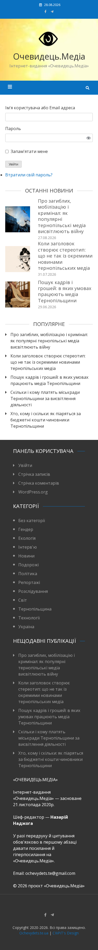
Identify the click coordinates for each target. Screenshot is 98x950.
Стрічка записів (34, 474)
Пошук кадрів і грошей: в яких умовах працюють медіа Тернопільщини (64, 291)
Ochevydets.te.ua (33, 932)
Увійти (13, 164)
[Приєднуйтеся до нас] (52, 11)
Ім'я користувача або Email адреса (40, 108)
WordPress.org (33, 492)
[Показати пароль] (88, 138)
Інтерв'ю (27, 547)
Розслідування (33, 591)
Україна (26, 627)
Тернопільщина (34, 609)
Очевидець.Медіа (49, 56)
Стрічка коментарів (38, 483)
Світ (22, 600)
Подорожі (28, 565)
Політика (27, 573)
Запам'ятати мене (29, 151)
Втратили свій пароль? (29, 175)
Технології (29, 618)
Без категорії (31, 520)
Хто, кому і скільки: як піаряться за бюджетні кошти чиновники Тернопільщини (45, 420)
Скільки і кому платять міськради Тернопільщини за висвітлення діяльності (45, 398)
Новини (26, 556)
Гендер (25, 529)
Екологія (27, 538)
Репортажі (29, 582)
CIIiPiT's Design (66, 932)
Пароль (13, 128)
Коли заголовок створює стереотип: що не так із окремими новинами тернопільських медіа (65, 255)
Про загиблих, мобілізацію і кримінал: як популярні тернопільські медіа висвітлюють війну (62, 216)
